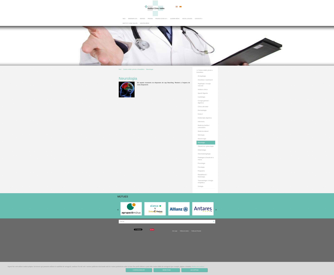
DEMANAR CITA (132, 18)
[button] (118, 210)
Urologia (200, 186)
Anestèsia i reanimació (205, 80)
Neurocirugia (202, 139)
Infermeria (201, 121)
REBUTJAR (167, 270)
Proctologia (201, 163)
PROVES (150, 18)
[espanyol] (177, 6)
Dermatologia (202, 110)
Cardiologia (201, 97)
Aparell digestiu (203, 93)
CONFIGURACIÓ (139, 270)
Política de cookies (198, 266)
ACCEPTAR (194, 270)
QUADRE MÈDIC (175, 18)
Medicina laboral (203, 131)
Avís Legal (174, 231)
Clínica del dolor (203, 106)
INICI (124, 18)
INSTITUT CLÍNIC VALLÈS (130, 23)
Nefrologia (201, 135)
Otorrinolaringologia (204, 154)
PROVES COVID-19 (161, 18)
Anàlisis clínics (203, 89)
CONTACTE (198, 18)
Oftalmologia (202, 150)
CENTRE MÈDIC (144, 23)
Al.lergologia (202, 76)
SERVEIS (142, 18)
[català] (180, 6)
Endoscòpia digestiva (205, 118)
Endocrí (200, 114)
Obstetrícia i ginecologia (206, 146)
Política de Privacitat (196, 231)
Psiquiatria (201, 171)
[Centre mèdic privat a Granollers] (197, 70)
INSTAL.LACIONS (187, 18)
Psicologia (201, 167)
